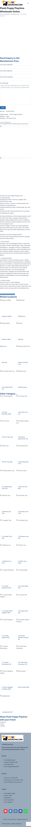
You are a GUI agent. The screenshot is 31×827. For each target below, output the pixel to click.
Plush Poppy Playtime (16, 123)
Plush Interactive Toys (7, 123)
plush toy (4, 362)
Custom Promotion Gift (10, 762)
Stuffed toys (21, 316)
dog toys (20, 339)
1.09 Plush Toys (15, 14)
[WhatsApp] (25, 811)
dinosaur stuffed (6, 316)
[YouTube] (5, 811)
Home (1, 14)
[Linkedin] (10, 811)
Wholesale (7, 14)
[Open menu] (28, 3)
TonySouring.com (5, 197)
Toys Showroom (8, 764)
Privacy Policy (6, 823)
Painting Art (7, 797)
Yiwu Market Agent (9, 760)
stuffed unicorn (22, 387)
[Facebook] (20, 811)
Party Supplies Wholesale (11, 766)
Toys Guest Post (9, 800)
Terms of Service (16, 823)
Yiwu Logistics (8, 802)
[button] (15, 722)
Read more (5, 366)
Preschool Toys (25, 123)
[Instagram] (15, 811)
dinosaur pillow (6, 339)
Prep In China (8, 795)
